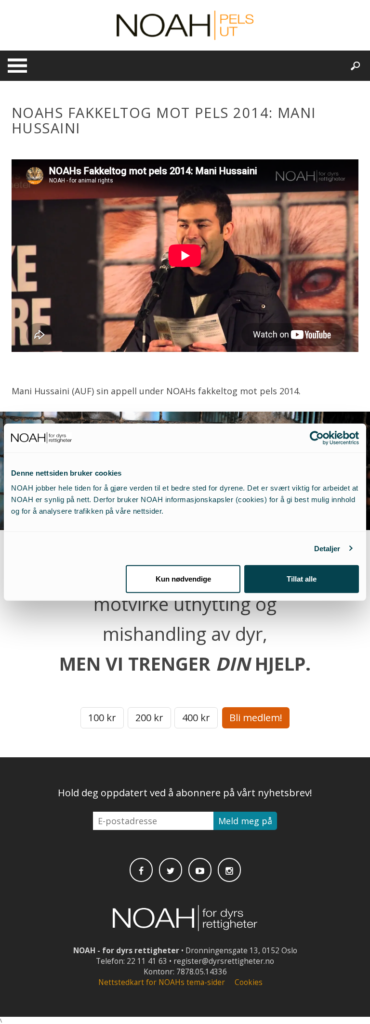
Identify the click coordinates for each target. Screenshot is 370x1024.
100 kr (102, 717)
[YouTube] (199, 870)
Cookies (249, 982)
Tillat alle (302, 579)
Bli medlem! (255, 717)
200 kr (149, 717)
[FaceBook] (141, 870)
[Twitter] (170, 870)
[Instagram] (229, 870)
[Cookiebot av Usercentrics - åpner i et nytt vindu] (317, 437)
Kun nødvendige (183, 579)
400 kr (196, 717)
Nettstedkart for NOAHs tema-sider (161, 982)
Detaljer (327, 548)
